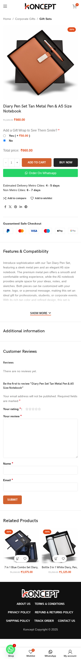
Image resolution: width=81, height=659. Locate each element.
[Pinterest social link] (15, 207)
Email (8, 480)
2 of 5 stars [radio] (30, 409)
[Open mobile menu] (5, 6)
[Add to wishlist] (25, 558)
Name (8, 463)
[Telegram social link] (26, 207)
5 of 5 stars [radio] (39, 409)
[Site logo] (40, 6)
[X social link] (10, 207)
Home (7, 18)
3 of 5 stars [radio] (33, 409)
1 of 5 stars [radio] (26, 409)
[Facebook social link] (5, 207)
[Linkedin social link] (20, 207)
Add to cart (37, 162)
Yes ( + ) (19, 135)
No (11, 140)
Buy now (65, 162)
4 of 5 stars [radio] (36, 409)
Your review (12, 416)
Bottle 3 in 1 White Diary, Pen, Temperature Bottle (59, 569)
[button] (17, 558)
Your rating (12, 409)
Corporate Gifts (25, 18)
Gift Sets (45, 18)
